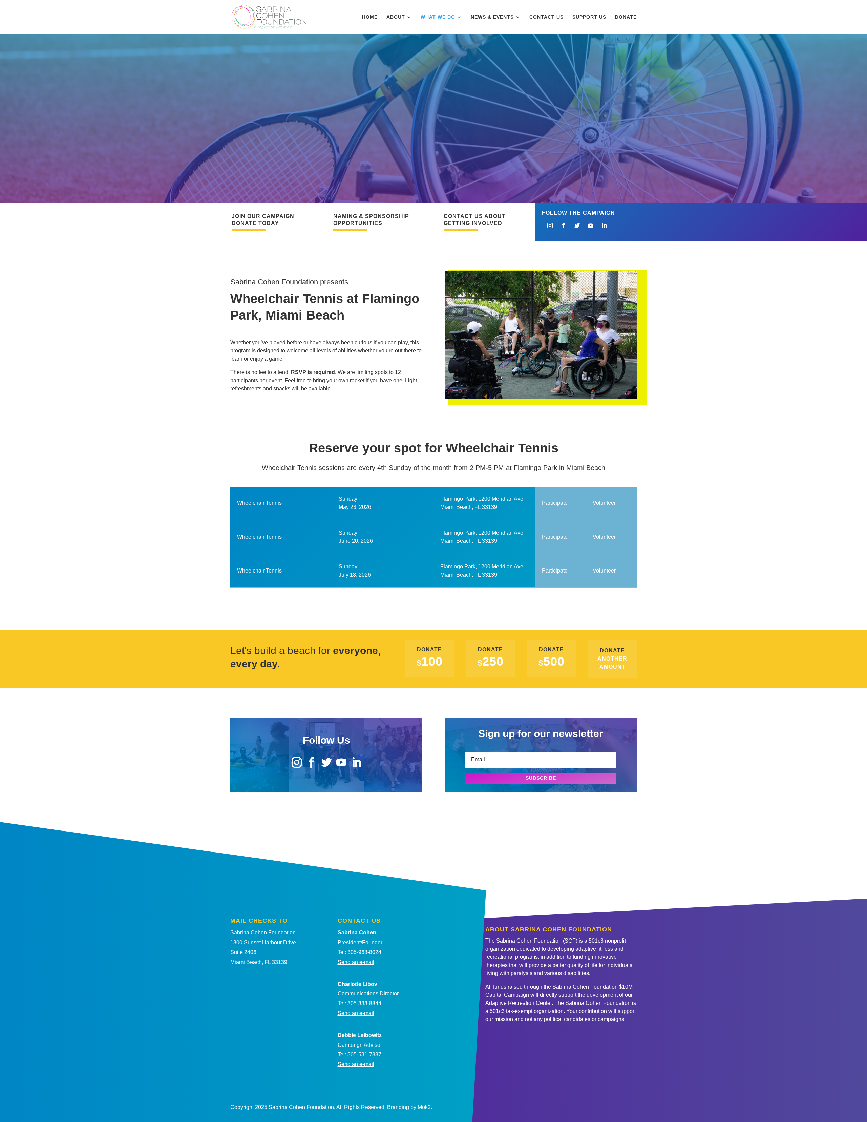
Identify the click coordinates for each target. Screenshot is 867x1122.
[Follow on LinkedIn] (604, 225)
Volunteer (604, 503)
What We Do (438, 17)
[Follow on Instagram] (550, 225)
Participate (555, 503)
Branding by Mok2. (409, 1107)
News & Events (492, 17)
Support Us (589, 17)
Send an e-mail (356, 962)
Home (370, 17)
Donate (626, 17)
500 (551, 661)
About (395, 17)
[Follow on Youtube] (590, 225)
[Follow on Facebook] (563, 225)
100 (430, 661)
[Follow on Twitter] (577, 225)
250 (491, 661)
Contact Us (546, 17)
